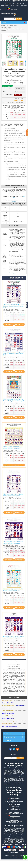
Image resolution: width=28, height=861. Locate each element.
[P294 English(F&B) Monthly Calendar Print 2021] (14, 624)
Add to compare (15, 82)
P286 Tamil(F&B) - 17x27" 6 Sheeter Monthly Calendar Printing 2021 (13, 447)
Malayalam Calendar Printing (8, 702)
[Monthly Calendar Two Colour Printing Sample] (15, 63)
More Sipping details (14, 272)
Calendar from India (12, 664)
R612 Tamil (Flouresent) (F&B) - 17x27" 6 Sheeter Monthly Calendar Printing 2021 (13, 306)
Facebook (10, 749)
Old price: (17, 98)
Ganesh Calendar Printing (7, 710)
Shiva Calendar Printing (20, 705)
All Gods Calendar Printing (8, 705)
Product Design (7, 88)
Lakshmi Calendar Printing (8, 713)
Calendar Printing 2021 (12, 666)
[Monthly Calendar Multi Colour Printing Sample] (21, 63)
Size (4, 91)
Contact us (27, 132)
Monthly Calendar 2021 (8, 669)
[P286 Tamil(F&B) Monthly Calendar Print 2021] (14, 434)
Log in (17, 5)
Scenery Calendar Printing (20, 723)
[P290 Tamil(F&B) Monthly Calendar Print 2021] (4, 63)
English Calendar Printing (19, 700)
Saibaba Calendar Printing (8, 718)
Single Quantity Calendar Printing (9, 726)
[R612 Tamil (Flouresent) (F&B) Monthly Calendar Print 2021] (14, 292)
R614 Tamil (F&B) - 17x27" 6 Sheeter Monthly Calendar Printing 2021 (13, 495)
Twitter (14, 749)
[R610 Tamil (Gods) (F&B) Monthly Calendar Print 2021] (14, 386)
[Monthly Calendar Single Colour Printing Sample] (10, 63)
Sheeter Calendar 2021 (12, 668)
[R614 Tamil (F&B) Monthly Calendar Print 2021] (14, 481)
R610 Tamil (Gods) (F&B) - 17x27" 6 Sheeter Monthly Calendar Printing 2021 (13, 400)
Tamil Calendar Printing (7, 700)
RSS (17, 749)
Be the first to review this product (14, 80)
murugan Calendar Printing (8, 715)
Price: (16, 100)
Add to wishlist (8, 83)
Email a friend (21, 82)
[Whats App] (25, 857)
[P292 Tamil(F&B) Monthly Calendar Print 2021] (14, 529)
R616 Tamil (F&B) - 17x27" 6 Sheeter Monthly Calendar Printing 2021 (13, 589)
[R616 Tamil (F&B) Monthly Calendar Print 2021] (14, 576)
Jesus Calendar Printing (20, 721)
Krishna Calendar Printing (7, 708)
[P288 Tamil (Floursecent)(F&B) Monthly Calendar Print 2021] (14, 339)
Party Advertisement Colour (9, 94)
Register (12, 5)
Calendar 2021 (19, 669)
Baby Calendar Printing (7, 723)
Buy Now (14, 201)
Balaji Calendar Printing (20, 710)
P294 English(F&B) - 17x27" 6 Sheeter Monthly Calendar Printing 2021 (13, 637)
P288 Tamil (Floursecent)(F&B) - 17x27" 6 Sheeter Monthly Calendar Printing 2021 (14, 353)
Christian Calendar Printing (8, 721)
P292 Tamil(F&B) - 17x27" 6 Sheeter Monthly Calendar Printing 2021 (13, 542)
